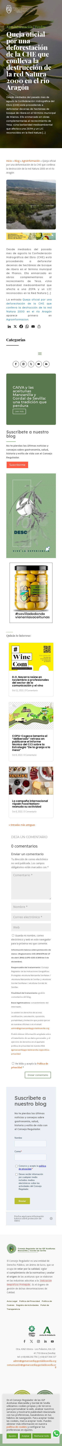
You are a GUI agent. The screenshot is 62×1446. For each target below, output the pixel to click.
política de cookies (17, 1426)
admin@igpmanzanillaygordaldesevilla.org (30, 1028)
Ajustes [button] (12, 1435)
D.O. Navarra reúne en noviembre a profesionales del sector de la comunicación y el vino (30, 681)
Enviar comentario (38, 1075)
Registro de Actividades (27, 1305)
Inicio (9, 160)
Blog (16, 160)
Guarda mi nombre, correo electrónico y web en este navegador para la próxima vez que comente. (31, 939)
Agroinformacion (17, 319)
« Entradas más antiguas (22, 824)
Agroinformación (31, 160)
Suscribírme (17, 465)
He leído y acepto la (29, 1065)
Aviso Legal (12, 1301)
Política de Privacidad (29, 1301)
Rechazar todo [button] (41, 1435)
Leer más (19, 410)
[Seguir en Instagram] (23, 364)
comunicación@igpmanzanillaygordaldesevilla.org (31, 1365)
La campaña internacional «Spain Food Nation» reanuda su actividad (30, 804)
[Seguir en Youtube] (39, 364)
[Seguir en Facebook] (16, 364)
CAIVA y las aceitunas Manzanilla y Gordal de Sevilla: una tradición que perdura (30, 396)
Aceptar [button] (25, 1435)
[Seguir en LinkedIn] (46, 364)
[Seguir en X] (31, 364)
